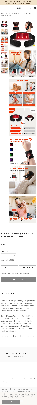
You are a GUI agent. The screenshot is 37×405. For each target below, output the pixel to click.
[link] (34, 46)
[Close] (34, 378)
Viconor (18, 8)
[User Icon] (30, 8)
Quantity (4, 251)
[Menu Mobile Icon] (2, 8)
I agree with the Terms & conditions (15, 273)
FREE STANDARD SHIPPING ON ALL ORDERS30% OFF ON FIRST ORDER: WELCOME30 (18, 2)
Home (3, 13)
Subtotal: (4, 260)
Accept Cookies (11, 402)
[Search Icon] (8, 8)
